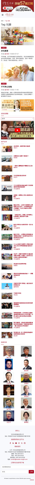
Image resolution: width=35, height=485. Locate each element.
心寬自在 (4, 47)
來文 (15, 277)
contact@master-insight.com (19, 459)
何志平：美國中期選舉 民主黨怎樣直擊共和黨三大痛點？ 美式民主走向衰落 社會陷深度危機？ (23, 255)
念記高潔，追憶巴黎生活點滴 (22, 146)
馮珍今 (15, 148)
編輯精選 (16, 286)
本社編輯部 (17, 188)
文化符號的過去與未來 (20, 175)
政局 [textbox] (3, 118)
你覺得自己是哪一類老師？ (21, 156)
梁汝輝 (15, 335)
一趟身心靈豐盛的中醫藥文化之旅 (23, 165)
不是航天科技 (17, 293)
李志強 (15, 295)
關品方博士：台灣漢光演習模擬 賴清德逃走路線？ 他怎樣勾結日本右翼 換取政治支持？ (23, 236)
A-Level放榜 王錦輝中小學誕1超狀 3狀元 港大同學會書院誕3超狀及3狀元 (23, 245)
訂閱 (31, 472)
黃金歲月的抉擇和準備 (20, 263)
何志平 (15, 177)
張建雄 (15, 265)
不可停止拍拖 (6, 87)
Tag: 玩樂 (7, 20)
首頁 (2, 20)
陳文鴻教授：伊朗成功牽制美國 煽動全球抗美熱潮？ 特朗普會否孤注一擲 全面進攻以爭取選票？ (23, 324)
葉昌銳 (15, 157)
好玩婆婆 (4, 51)
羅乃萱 (7, 54)
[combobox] (17, 118)
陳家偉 (15, 167)
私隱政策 (32, 480)
